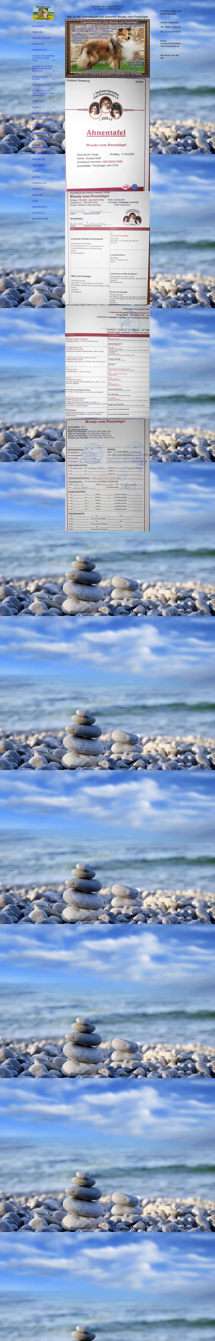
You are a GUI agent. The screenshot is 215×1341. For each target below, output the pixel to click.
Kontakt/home (40, 219)
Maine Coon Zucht (42, 119)
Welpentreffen (40, 113)
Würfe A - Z (38, 107)
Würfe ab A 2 (39, 101)
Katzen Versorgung (39, 126)
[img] (43, 13)
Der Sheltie (38, 159)
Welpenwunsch (40, 85)
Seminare (37, 195)
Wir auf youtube (41, 38)
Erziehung (38, 189)
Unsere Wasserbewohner (42, 146)
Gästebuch (38, 213)
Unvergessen (39, 153)
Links (35, 201)
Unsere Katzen (40, 133)
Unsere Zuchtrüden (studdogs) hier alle (43, 58)
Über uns (37, 32)
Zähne (35, 171)
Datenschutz (39, 207)
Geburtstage (39, 50)
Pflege (36, 177)
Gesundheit (38, 165)
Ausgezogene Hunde (39, 78)
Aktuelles (38, 44)
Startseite (38, 26)
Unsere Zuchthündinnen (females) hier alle (42, 68)
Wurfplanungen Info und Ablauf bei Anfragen (43, 93)
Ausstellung (39, 183)
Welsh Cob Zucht (41, 139)
